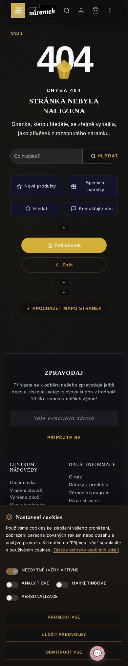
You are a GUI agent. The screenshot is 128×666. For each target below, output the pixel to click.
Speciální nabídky (96, 186)
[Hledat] (66, 10)
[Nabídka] (18, 10)
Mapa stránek (84, 500)
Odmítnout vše (64, 652)
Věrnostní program (89, 492)
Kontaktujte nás (96, 208)
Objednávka (23, 482)
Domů (16, 33)
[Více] (110, 10)
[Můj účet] (81, 10)
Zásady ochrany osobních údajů (86, 549)
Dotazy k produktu (88, 484)
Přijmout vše (64, 617)
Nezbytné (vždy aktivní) (50, 569)
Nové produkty (40, 186)
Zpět (67, 264)
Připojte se (64, 437)
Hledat (107, 155)
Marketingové (89, 583)
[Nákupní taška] (95, 10)
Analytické (35, 583)
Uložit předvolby (64, 634)
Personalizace (40, 596)
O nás (75, 477)
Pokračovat (67, 245)
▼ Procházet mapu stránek (64, 308)
